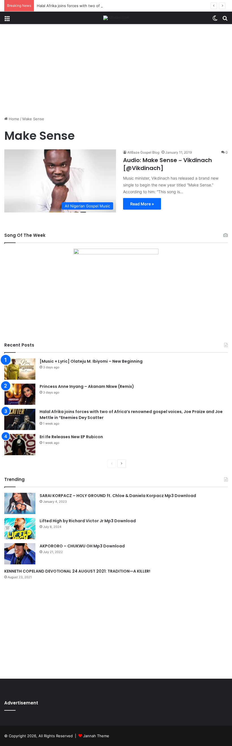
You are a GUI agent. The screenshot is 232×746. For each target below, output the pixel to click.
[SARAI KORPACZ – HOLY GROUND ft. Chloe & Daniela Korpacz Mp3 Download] (19, 503)
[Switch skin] (215, 20)
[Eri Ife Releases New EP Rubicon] (19, 444)
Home (13, 119)
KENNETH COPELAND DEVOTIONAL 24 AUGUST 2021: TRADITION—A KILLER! (77, 571)
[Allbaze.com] (116, 18)
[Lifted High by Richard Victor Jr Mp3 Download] (19, 528)
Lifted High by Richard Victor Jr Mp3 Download (88, 521)
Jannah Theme (96, 736)
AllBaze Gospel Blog (143, 152)
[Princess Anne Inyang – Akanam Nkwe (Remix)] (19, 394)
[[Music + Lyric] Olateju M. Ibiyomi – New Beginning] (19, 369)
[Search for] (225, 20)
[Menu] (7, 20)
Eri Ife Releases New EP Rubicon (71, 437)
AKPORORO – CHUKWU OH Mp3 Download (82, 546)
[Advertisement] (116, 72)
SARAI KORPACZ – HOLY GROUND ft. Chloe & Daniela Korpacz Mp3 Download (118, 495)
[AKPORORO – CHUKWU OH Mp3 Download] (19, 553)
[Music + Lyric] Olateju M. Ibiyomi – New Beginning (91, 361)
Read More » (142, 203)
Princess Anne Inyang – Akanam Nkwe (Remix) (87, 386)
